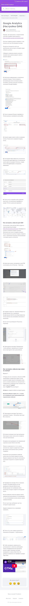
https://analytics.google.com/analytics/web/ (13, 38)
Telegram (15, 598)
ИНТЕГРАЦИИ (14, 15)
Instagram (21, 598)
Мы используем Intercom (15, 602)
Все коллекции (5, 15)
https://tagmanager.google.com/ (10, 229)
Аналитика (22, 15)
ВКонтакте (8, 598)
